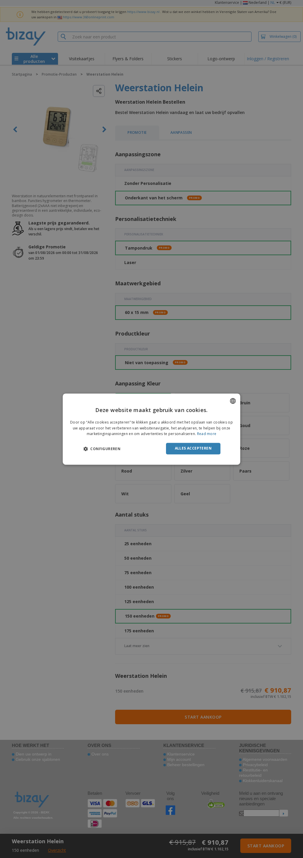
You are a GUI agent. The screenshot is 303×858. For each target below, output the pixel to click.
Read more (207, 434)
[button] (102, 449)
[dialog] (151, 429)
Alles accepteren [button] (193, 448)
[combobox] (233, 401)
